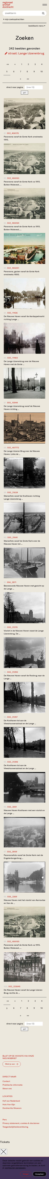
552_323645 (14, 986)
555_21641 (12, 537)
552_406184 (13, 223)
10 (41, 71)
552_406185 (13, 941)
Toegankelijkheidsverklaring (15, 1126)
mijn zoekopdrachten (14, 19)
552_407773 (13, 447)
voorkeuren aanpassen (15, 1167)
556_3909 (12, 851)
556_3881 (12, 806)
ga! (24, 92)
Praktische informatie (12, 1084)
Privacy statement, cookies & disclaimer (21, 1123)
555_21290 (12, 672)
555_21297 (12, 717)
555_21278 (12, 627)
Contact (6, 1081)
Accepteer (39, 1174)
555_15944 (12, 402)
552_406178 (13, 133)
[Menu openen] (44, 5)
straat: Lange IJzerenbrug (25, 53)
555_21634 (12, 492)
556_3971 (11, 582)
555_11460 (12, 357)
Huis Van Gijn (9, 1104)
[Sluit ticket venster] (3, 1152)
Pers (5, 1119)
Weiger (26, 1174)
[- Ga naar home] (22, 4)
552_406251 (13, 268)
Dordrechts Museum (12, 1108)
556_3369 (12, 896)
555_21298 (12, 761)
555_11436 (12, 312)
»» (28, 78)
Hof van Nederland (11, 1100)
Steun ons (7, 1088)
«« (8, 64)
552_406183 (13, 178)
